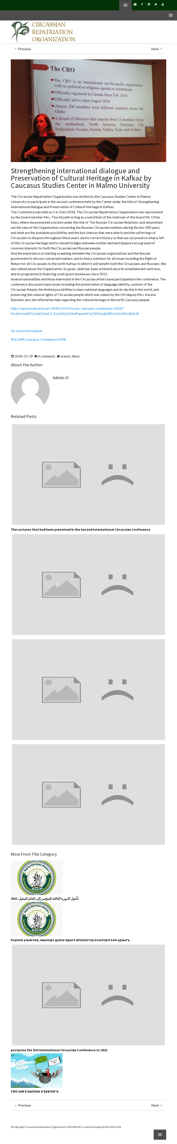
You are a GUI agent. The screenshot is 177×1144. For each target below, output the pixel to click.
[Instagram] (148, 4)
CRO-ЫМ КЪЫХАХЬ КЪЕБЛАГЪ (34, 1091)
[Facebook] (142, 4)
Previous (24, 49)
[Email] (135, 4)
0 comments (46, 356)
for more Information (26, 331)
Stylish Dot (115, 1126)
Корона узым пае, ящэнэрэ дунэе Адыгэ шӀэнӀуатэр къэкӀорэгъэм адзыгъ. (70, 940)
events (65, 356)
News (76, 356)
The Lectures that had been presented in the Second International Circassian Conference (80, 529)
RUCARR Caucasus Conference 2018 (38, 339)
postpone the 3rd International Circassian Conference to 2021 (59, 1050)
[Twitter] (155, 4)
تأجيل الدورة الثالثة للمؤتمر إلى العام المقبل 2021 (45, 898)
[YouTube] (162, 4)
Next (155, 49)
